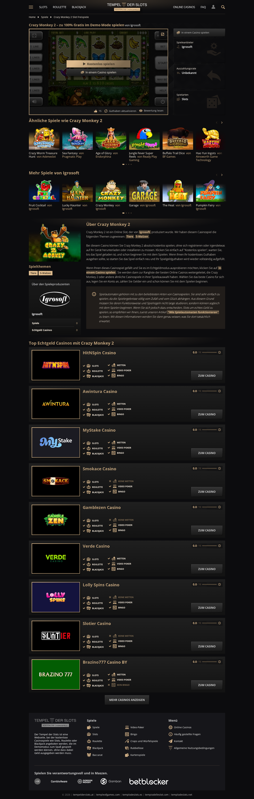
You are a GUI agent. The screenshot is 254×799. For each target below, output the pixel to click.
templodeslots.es (132, 794)
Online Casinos (184, 7)
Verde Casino (96, 546)
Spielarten (183, 94)
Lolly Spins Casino (101, 585)
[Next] (222, 123)
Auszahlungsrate (186, 68)
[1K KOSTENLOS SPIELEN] (144, 190)
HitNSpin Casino (99, 352)
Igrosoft (144, 232)
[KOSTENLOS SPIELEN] (44, 138)
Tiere (129, 236)
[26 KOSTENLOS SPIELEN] (178, 190)
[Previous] (217, 123)
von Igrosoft (133, 25)
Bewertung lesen (153, 110)
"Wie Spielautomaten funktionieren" (193, 312)
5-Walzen (142, 236)
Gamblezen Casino (102, 507)
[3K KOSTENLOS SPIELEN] (44, 190)
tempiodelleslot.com (156, 794)
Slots (43, 7)
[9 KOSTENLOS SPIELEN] (211, 190)
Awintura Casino (100, 391)
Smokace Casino (99, 468)
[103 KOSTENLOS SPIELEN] (77, 190)
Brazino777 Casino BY (105, 662)
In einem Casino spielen (195, 32)
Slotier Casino (97, 623)
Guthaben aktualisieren (122, 111)
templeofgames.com (108, 794)
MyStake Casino (99, 430)
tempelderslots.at (83, 794)
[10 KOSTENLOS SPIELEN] (77, 138)
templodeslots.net (181, 794)
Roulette (59, 7)
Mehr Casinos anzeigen (127, 700)
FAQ (203, 7)
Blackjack (79, 7)
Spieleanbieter (185, 42)
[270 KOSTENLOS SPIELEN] (111, 190)
